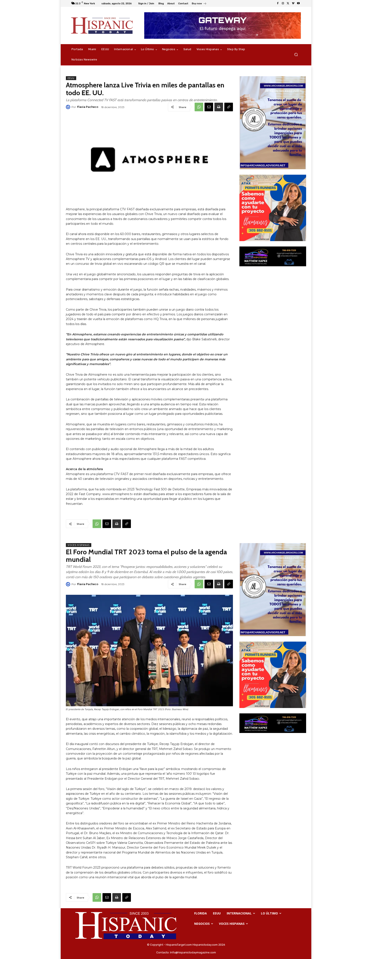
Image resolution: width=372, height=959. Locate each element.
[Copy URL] (228, 107)
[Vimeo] (293, 3)
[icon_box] (199, 4)
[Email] (209, 107)
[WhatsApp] (199, 107)
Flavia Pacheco (87, 106)
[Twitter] (288, 3)
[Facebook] (277, 3)
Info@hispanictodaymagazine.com (193, 952)
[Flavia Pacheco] (68, 107)
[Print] (218, 107)
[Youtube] (298, 3)
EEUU (71, 78)
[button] (296, 55)
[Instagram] (282, 3)
